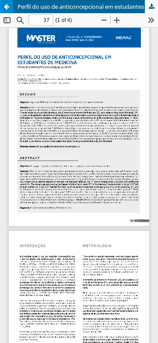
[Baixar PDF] (151, 6)
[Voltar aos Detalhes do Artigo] (6, 6)
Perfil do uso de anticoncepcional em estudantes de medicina (88, 7)
